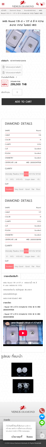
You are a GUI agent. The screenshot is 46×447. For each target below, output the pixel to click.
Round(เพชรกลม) (30, 10)
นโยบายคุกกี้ (16, 437)
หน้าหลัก (4, 10)
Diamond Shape (15, 10)
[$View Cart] (41, 4)
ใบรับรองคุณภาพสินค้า (13, 67)
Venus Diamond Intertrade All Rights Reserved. (25, 443)
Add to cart (23, 101)
